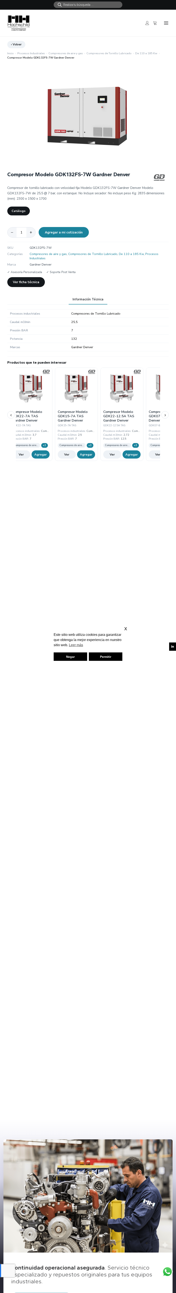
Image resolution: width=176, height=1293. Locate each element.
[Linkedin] (172, 646)
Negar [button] (70, 656)
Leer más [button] (76, 645)
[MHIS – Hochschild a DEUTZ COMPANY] (19, 23)
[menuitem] (88, 5)
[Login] (145, 23)
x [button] (125, 628)
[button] (166, 23)
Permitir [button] (105, 656)
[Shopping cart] (153, 23)
